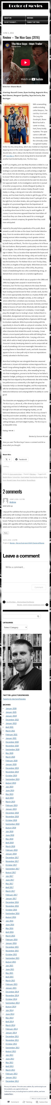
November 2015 (12, 950)
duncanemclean (16, 474)
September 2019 (12, 779)
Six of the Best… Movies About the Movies (20, 602)
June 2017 (10, 880)
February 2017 (11, 895)
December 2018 (12, 813)
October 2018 (11, 820)
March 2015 (10, 980)
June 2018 (10, 835)
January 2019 (11, 809)
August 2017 (11, 872)
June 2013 (10, 1059)
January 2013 (11, 1077)
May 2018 (9, 839)
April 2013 (9, 1066)
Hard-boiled (25, 477)
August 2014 (11, 1006)
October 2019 (11, 775)
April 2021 (9, 727)
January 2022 (11, 723)
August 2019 (11, 783)
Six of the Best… (10, 22)
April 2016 (9, 932)
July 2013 (9, 1055)
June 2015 (10, 969)
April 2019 (9, 798)
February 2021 (11, 734)
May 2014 (9, 1018)
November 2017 (12, 861)
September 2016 (12, 913)
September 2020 (12, 749)
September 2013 (12, 1047)
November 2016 (12, 906)
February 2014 (11, 1029)
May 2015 (9, 973)
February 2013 (11, 1073)
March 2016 (10, 936)
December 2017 (12, 857)
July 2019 (9, 786)
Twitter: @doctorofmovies (16, 695)
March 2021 (10, 731)
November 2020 (12, 745)
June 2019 (10, 790)
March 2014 (10, 1025)
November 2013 (12, 1040)
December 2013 (12, 1036)
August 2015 (11, 962)
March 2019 (10, 801)
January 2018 (11, 854)
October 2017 (11, 865)
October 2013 (11, 1044)
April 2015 (9, 977)
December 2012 (12, 1081)
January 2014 (11, 1032)
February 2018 (11, 850)
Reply (6, 533)
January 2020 (11, 764)
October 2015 (11, 954)
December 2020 (12, 742)
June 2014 (10, 1014)
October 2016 (11, 909)
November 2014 (12, 995)
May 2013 (9, 1062)
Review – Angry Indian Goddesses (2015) (31, 605)
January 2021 (11, 738)
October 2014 (11, 999)
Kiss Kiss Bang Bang (36, 477)
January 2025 (11, 712)
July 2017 (9, 876)
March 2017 (10, 891)
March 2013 (10, 1070)
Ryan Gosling (21, 480)
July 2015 (9, 965)
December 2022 (12, 719)
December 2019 (12, 768)
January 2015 (11, 988)
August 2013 (11, 1051)
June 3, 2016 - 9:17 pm (17, 499)
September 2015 (12, 958)
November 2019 (12, 772)
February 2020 (11, 760)
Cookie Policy (8, 1094)
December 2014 (12, 991)
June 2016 (10, 924)
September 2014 (12, 1003)
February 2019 (11, 805)
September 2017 (12, 868)
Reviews (30, 18)
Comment (39, 587)
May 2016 (9, 928)
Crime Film (16, 477)
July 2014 (9, 1010)
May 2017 (9, 883)
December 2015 (12, 947)
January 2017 (11, 898)
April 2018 (9, 842)
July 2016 (9, 921)
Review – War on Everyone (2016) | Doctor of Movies (27, 543)
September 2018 (12, 824)
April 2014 (9, 1021)
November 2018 (12, 816)
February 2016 (11, 939)
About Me (7, 18)
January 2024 (11, 716)
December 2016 (12, 902)
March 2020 (10, 757)
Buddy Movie (7, 477)
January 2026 (11, 708)
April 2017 (9, 887)
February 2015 (11, 984)
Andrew (13, 502)
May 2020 (9, 753)
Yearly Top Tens (33, 22)
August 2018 (11, 827)
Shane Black (31, 480)
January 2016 (11, 943)
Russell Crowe (11, 480)
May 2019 (9, 794)
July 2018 (9, 831)
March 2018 (10, 846)
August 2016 (11, 917)
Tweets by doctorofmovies (14, 699)
